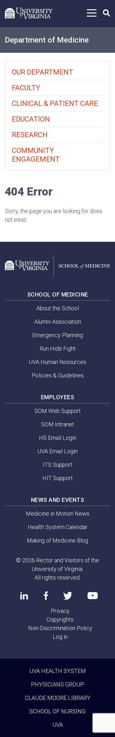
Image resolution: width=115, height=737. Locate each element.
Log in (60, 636)
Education (31, 119)
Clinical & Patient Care (55, 103)
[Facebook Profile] (46, 595)
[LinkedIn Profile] (24, 595)
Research (30, 135)
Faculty (26, 88)
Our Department (42, 72)
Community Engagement (36, 155)
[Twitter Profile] (67, 596)
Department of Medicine (47, 40)
